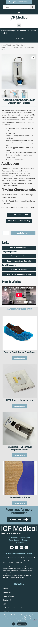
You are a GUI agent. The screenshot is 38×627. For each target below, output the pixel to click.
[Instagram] (26, 547)
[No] (34, 619)
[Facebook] (12, 547)
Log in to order (23, 233)
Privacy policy (22, 624)
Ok (13, 624)
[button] (19, 25)
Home (4, 45)
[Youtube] (21, 547)
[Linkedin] (16, 547)
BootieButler (11, 45)
